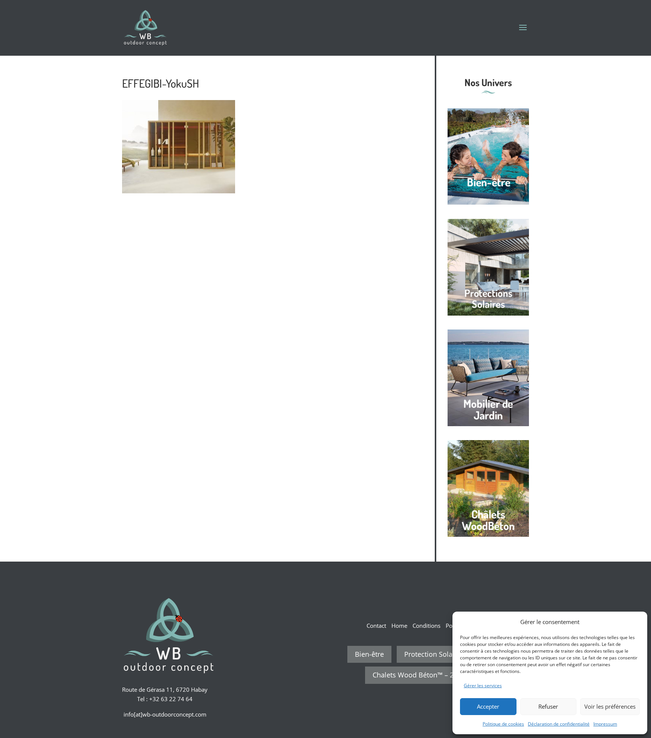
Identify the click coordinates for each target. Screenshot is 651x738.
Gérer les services (483, 685)
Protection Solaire (432, 654)
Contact (376, 625)
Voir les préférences (610, 706)
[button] (636, 622)
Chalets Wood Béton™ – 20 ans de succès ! (440, 674)
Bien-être (369, 654)
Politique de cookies (503, 724)
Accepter (488, 706)
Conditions (426, 625)
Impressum (605, 724)
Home (399, 625)
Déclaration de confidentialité (559, 724)
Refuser (548, 706)
